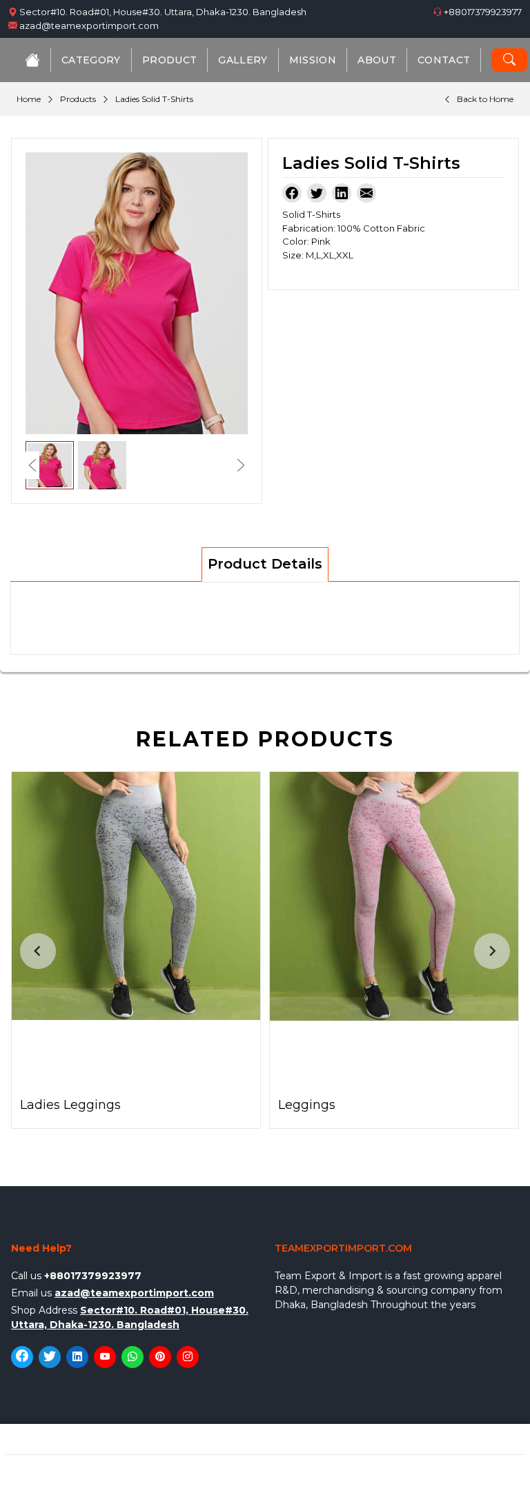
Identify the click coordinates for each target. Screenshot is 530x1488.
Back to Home (485, 99)
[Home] (32, 60)
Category (91, 60)
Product (169, 60)
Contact (444, 60)
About (376, 60)
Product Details (265, 564)
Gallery (242, 60)
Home (29, 99)
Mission (312, 60)
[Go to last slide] (38, 951)
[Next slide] (492, 951)
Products (78, 99)
